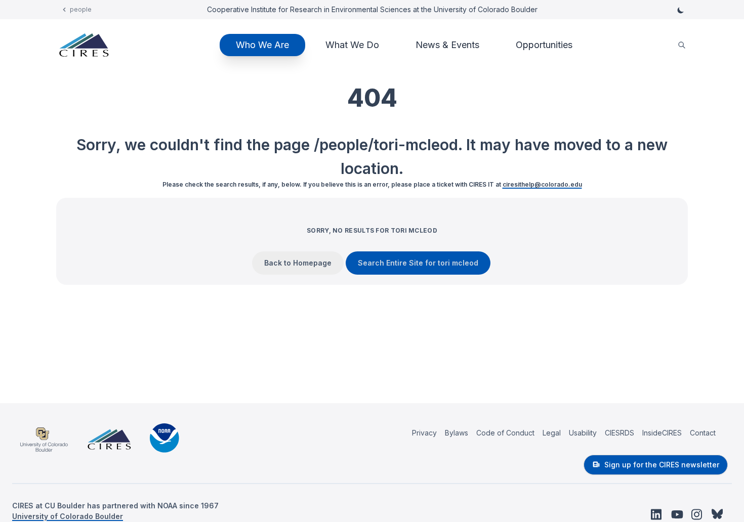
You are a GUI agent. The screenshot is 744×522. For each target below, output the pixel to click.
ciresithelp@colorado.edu (542, 184)
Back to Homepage (298, 262)
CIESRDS (619, 432)
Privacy (424, 432)
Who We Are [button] (262, 44)
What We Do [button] (352, 44)
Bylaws (456, 432)
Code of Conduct (505, 432)
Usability (583, 432)
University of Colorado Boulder (67, 516)
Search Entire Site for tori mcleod (418, 262)
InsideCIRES (662, 432)
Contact (703, 432)
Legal (552, 432)
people (81, 9)
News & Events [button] (447, 44)
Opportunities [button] (544, 44)
